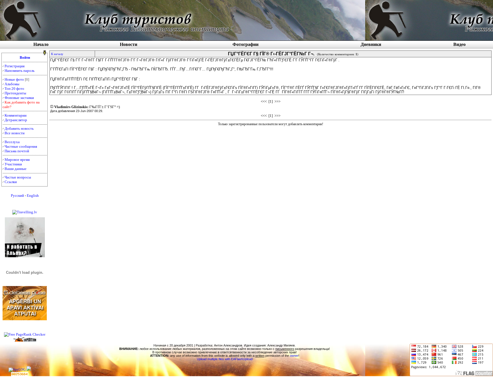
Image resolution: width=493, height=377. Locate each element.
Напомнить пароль (20, 70)
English (33, 195)
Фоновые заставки (19, 98)
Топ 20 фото (14, 88)
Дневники (371, 44)
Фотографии (245, 44)
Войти (25, 57)
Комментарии (16, 115)
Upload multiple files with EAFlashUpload (224, 359)
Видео (459, 44)
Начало (41, 44)
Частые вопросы (18, 177)
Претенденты (15, 93)
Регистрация (15, 66)
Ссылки (11, 182)
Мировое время (17, 159)
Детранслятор (16, 120)
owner (294, 355)
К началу (57, 54)
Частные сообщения (21, 146)
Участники (13, 164)
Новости (128, 44)
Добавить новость (19, 128)
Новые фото (14, 79)
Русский (17, 195)
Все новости (15, 133)
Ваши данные (16, 169)
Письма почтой (17, 151)
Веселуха (12, 142)
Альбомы (12, 84)
